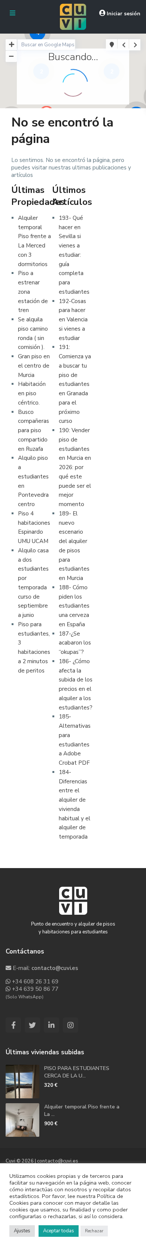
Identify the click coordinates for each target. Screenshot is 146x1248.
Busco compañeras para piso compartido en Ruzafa (33, 430)
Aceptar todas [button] (58, 1230)
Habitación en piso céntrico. (32, 393)
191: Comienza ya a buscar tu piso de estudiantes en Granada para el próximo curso (75, 384)
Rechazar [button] (94, 1231)
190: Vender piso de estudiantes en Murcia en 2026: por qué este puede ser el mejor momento (75, 467)
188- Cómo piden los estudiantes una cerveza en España (74, 606)
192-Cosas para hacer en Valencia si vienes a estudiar (73, 319)
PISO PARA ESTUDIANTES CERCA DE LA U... (76, 1072)
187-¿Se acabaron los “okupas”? (75, 643)
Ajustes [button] (22, 1230)
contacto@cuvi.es (54, 968)
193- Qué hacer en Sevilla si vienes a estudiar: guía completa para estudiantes (74, 255)
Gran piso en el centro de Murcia (34, 366)
